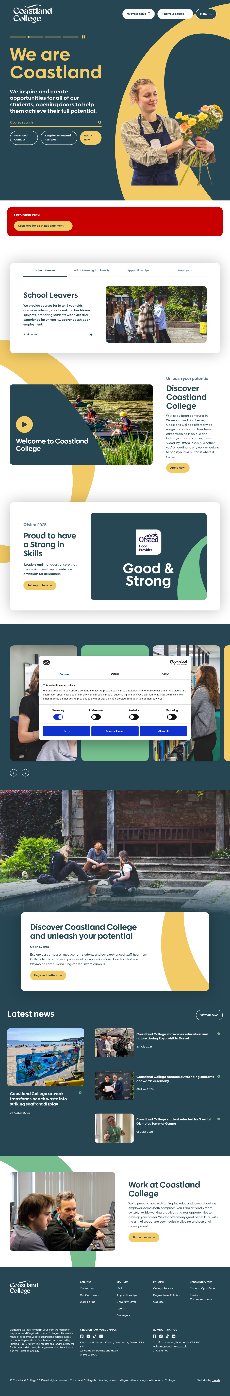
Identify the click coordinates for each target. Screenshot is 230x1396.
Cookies (158, 1302)
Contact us (87, 1288)
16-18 (119, 1288)
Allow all (163, 731)
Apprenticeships (127, 1295)
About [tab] (165, 673)
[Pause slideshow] (83, 37)
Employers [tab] (185, 270)
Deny (66, 731)
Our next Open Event (203, 1288)
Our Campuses (89, 1295)
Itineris (216, 1380)
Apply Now (88, 137)
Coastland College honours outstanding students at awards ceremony (175, 1079)
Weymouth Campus (21, 137)
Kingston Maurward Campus (58, 137)
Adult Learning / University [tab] (92, 270)
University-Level (126, 1302)
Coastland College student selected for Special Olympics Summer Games (173, 1122)
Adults (121, 1308)
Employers (123, 1315)
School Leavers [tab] (45, 270)
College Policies (163, 1288)
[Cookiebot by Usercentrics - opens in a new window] (172, 662)
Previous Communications (201, 1297)
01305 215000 (88, 1355)
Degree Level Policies (166, 1295)
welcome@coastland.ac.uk (170, 1346)
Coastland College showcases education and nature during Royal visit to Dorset (172, 1036)
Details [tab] (115, 673)
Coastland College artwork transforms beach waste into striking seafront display (38, 1099)
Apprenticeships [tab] (138, 270)
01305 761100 (161, 1350)
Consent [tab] (64, 674)
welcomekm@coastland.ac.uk (99, 1350)
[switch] (96, 717)
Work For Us (87, 1302)
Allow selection (115, 731)
